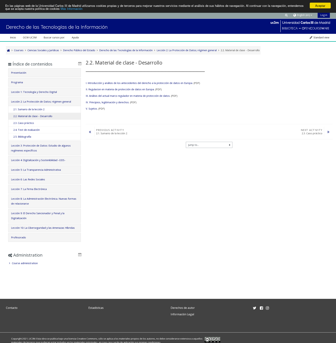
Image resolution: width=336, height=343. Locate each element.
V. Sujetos (91, 108)
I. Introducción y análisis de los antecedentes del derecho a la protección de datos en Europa (139, 83)
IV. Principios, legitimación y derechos (107, 102)
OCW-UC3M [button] (30, 37)
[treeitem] (44, 263)
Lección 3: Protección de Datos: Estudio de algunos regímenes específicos (41, 148)
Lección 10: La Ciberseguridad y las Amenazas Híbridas (43, 227)
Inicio (13, 37)
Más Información (71, 8)
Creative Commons (87, 338)
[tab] (44, 73)
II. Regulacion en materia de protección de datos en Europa (120, 89)
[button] (286, 15)
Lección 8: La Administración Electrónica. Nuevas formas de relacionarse (43, 201)
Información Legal (182, 314)
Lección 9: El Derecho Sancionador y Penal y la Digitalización (37, 216)
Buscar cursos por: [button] (54, 37)
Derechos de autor (183, 308)
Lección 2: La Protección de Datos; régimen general (41, 101)
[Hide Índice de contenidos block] (79, 63)
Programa (17, 82)
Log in (323, 15)
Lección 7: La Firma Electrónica (29, 189)
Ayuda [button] (75, 37)
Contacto (12, 308)
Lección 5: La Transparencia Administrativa (36, 169)
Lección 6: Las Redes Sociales (28, 179)
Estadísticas (96, 308)
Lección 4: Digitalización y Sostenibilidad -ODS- (38, 160)
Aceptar (320, 5)
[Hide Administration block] (79, 254)
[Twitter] (9, 323)
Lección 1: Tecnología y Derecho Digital (34, 92)
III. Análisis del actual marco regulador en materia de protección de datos (128, 95)
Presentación (18, 72)
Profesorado (18, 237)
